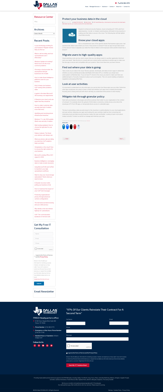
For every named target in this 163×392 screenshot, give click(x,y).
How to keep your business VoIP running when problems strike (43, 87)
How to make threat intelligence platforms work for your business (44, 79)
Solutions (104, 6)
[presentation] (43, 248)
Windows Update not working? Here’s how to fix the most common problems (44, 63)
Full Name (69, 319)
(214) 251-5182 (39, 332)
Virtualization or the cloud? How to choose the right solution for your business (44, 149)
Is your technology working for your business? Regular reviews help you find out (44, 47)
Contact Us (127, 6)
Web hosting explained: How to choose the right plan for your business (44, 127)
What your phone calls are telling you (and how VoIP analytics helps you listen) (44, 141)
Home (86, 6)
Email (111, 319)
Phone (68, 327)
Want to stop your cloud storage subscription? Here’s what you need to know (44, 177)
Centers (112, 6)
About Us (118, 6)
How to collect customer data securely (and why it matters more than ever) (43, 107)
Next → (122, 139)
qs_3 (73, 23)
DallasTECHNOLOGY (78, 22)
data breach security (66, 23)
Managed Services (95, 6)
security (76, 23)
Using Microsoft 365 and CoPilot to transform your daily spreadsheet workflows (44, 169)
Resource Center (43, 16)
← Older (66, 139)
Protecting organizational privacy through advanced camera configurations (42, 197)
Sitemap (110, 390)
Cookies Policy (117, 390)
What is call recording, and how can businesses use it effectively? (44, 55)
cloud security (108, 22)
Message (69, 335)
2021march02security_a (98, 22)
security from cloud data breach (85, 23)
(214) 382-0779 (125, 3)
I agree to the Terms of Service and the (44, 256)
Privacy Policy (44, 257)
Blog (36, 21)
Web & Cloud (88, 22)
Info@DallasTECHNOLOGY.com (41, 279)
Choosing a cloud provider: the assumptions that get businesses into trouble (44, 71)
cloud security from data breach (118, 22)
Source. (88, 120)
